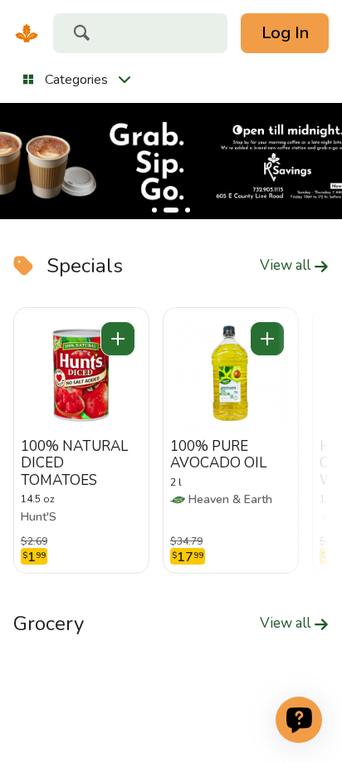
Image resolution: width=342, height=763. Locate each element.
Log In (285, 33)
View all (287, 265)
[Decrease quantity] (117, 338)
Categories (76, 80)
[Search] (81, 35)
